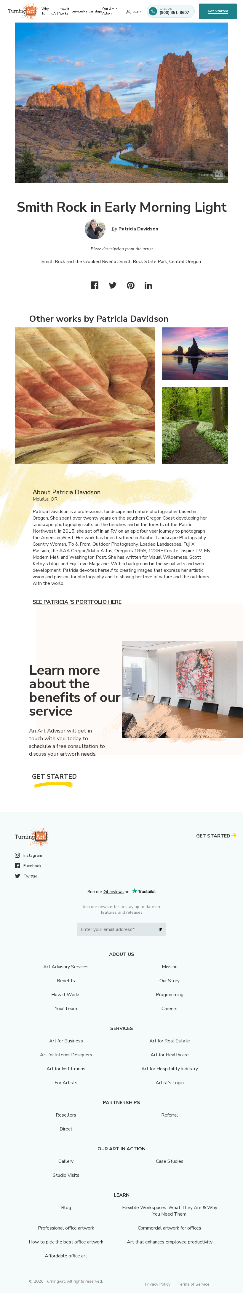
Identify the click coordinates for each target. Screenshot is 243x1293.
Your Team (66, 1008)
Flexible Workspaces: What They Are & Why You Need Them (169, 1210)
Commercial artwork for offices (169, 1228)
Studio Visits (66, 1175)
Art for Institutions (66, 1069)
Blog (66, 1207)
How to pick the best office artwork (66, 1242)
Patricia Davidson (138, 229)
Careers (170, 1008)
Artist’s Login (170, 1082)
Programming (169, 994)
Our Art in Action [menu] (110, 11)
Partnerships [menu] (92, 11)
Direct (66, 1129)
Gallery (65, 1161)
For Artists (66, 1082)
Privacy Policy (157, 1284)
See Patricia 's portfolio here (77, 602)
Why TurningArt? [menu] (50, 11)
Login (137, 11)
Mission (170, 967)
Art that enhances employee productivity (169, 1242)
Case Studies (169, 1161)
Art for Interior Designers (66, 1055)
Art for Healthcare (170, 1055)
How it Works (66, 994)
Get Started (218, 11)
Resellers (66, 1115)
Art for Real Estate (169, 1041)
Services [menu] (77, 11)
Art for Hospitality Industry (169, 1069)
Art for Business (66, 1041)
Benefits (66, 980)
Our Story (169, 980)
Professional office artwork (66, 1228)
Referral (169, 1115)
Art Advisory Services (66, 967)
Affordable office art (66, 1256)
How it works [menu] (64, 11)
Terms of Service (194, 1284)
